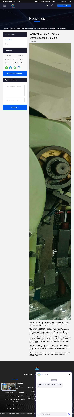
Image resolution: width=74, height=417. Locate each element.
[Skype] (10, 68)
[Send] (69, 414)
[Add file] (38, 414)
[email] (19, 68)
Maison (5, 28)
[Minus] (69, 374)
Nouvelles (11, 28)
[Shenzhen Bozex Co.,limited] (12, 5)
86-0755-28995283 (65, 1)
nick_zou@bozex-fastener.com (46, 1)
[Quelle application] (15, 68)
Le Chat (64, 5)
